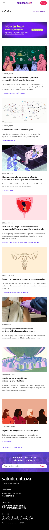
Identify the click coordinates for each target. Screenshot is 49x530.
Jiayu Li (25, 292)
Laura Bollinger (11, 242)
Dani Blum (8, 342)
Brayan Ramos (10, 93)
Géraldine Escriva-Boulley (27, 242)
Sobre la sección (39, 11)
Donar (43, 3)
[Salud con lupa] (24, 3)
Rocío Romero (20, 93)
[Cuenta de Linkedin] (31, 518)
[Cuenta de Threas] (13, 518)
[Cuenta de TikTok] (22, 518)
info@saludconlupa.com (12, 493)
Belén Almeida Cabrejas (13, 292)
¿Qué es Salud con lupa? (10, 483)
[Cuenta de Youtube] (26, 518)
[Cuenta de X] (8, 518)
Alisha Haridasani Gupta (13, 394)
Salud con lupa (10, 140)
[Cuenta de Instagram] (17, 518)
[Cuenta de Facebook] (24, 507)
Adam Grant (9, 441)
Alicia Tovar (9, 190)
